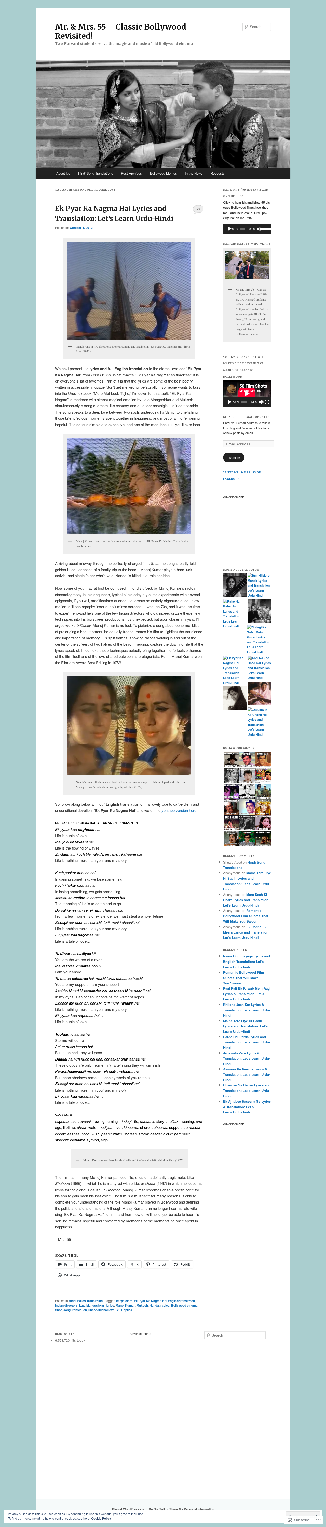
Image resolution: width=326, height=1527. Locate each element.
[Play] (229, 228)
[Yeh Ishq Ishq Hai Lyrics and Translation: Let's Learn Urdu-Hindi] (259, 611)
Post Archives (131, 173)
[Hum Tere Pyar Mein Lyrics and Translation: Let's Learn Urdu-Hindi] (235, 585)
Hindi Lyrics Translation (86, 1300)
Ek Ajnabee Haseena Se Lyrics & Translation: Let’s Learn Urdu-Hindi (247, 1106)
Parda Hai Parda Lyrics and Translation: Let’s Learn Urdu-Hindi (246, 1042)
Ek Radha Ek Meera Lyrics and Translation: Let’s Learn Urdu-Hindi (246, 932)
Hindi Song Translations (95, 173)
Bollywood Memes (163, 173)
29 (198, 209)
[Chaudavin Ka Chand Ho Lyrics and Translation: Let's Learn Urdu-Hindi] (259, 722)
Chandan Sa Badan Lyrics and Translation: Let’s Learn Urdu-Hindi (246, 1090)
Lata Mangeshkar (91, 1305)
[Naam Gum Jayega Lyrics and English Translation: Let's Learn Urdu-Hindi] (259, 694)
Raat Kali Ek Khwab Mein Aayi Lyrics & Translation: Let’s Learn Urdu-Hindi (246, 993)
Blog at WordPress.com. (129, 1509)
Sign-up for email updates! (247, 417)
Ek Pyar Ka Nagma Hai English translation (164, 1300)
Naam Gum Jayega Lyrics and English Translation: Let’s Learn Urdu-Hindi (246, 961)
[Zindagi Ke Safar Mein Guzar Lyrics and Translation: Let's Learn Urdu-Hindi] (258, 640)
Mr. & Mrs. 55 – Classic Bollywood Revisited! (120, 31)
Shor (58, 1310)
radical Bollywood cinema (179, 1305)
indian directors (66, 1305)
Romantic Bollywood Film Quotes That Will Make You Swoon (245, 916)
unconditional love (101, 1310)
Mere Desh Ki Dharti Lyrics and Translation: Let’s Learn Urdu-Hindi (246, 900)
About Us (63, 173)
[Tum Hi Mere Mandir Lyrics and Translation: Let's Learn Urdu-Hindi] (259, 585)
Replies (124, 1310)
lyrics (110, 1305)
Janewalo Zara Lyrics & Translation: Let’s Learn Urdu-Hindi (246, 1058)
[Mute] (259, 228)
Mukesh (142, 1305)
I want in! (234, 457)
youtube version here (178, 810)
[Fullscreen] (266, 402)
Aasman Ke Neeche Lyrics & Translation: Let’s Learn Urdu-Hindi (246, 1074)
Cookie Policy (101, 1518)
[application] (247, 229)
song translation (75, 1310)
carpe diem (124, 1300)
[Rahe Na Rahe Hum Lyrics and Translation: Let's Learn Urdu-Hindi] (235, 614)
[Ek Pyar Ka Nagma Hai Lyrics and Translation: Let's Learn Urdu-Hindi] (235, 670)
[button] (231, 760)
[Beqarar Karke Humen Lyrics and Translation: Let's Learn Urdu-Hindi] (235, 698)
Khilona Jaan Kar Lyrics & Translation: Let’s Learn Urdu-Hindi (246, 1009)
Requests (218, 173)
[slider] (264, 228)
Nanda (154, 1305)
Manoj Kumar (125, 1305)
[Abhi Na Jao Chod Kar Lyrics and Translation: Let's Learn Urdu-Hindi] (259, 668)
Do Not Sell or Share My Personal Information (181, 1509)
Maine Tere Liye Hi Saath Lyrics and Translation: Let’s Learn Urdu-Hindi (245, 1026)
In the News (193, 173)
